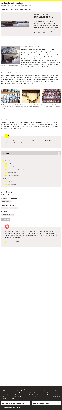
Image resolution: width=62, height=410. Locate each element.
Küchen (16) (5, 208)
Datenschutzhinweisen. (8, 395)
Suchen (6, 219)
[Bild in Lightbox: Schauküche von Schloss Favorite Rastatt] (10, 55)
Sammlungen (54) (6, 201)
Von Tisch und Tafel (13, 242)
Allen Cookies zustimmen (41, 403)
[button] (31, 153)
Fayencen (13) (13, 208)
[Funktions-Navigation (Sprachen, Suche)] (59, 4)
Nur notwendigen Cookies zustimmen (13, 403)
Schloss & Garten (19, 9)
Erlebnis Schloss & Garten (7, 9)
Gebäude (26, 9)
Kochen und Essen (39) (8, 214)
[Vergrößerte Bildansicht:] (10, 96)
